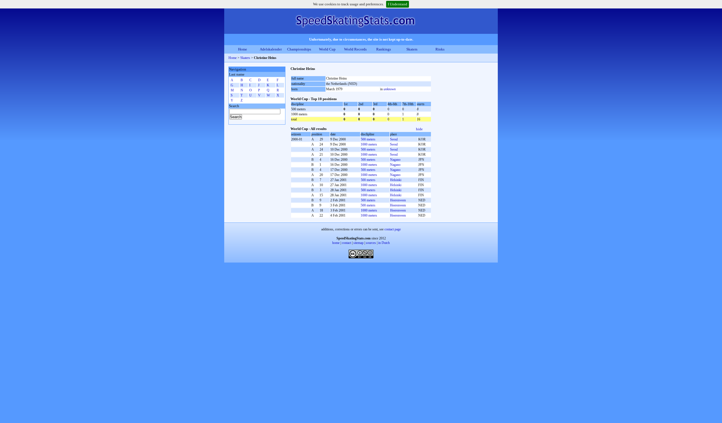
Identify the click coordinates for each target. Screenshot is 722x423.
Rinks (439, 49)
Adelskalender (271, 49)
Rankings (383, 49)
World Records (355, 49)
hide (419, 129)
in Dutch (384, 243)
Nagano (395, 160)
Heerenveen (398, 200)
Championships (299, 49)
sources (371, 243)
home (336, 243)
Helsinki (395, 180)
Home (242, 49)
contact (346, 243)
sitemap (358, 243)
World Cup (327, 49)
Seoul (394, 139)
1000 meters (369, 144)
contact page (392, 229)
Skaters (411, 49)
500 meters (368, 139)
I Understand (397, 4)
